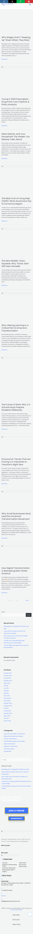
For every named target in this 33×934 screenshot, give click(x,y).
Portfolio (13, 909)
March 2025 (7, 695)
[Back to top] (30, 914)
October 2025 (7, 678)
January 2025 (7, 700)
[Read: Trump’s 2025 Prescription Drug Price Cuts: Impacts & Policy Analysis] (16, 81)
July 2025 (6, 685)
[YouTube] (5, 848)
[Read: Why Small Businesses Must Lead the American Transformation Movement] (16, 500)
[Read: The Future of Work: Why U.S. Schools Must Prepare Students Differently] (16, 379)
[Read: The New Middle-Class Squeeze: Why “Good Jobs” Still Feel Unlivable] (16, 242)
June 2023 (6, 718)
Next (28, 600)
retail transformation (9, 748)
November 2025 (8, 675)
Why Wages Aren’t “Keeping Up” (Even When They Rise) (16, 39)
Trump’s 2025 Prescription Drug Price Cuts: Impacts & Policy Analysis (15, 102)
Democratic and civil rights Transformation (14, 733)
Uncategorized (7, 751)
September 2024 (8, 705)
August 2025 (7, 683)
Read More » (5, 59)
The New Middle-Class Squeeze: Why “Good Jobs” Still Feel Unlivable (15, 263)
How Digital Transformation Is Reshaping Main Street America (16, 571)
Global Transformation (9, 743)
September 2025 (8, 680)
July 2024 (6, 708)
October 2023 (7, 710)
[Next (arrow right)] (5, 932)
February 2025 (7, 698)
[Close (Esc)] (12, 929)
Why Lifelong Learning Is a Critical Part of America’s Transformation (15, 328)
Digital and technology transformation (13, 736)
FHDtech (19, 909)
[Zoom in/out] (1, 929)
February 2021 (7, 720)
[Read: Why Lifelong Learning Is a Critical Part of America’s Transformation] (16, 307)
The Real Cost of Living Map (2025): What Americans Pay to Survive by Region (16, 201)
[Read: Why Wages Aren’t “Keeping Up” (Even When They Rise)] (16, 19)
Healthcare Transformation (11, 746)
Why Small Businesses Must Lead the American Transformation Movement (16, 516)
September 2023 (8, 713)
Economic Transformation (10, 738)
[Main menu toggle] (29, 4)
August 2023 (7, 715)
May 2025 (6, 690)
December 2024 (8, 703)
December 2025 (8, 673)
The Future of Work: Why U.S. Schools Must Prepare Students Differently (16, 407)
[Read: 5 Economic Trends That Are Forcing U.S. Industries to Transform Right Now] (16, 446)
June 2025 (6, 688)
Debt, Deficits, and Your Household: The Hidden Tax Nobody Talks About (16, 136)
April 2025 (6, 693)
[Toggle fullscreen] (5, 929)
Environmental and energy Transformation (14, 741)
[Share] (9, 929)
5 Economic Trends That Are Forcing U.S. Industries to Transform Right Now (16, 462)
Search (3, 612)
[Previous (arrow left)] (1, 932)
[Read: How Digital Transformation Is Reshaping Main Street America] (16, 555)
